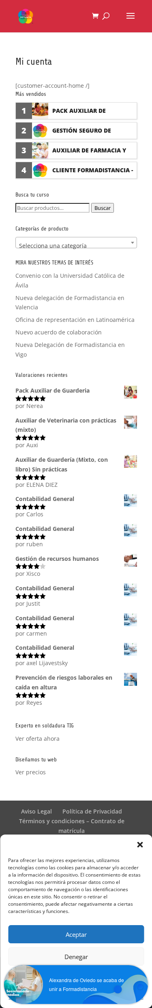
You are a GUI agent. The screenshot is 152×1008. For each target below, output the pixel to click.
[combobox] (76, 242)
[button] (140, 845)
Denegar (76, 957)
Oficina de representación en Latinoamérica (75, 319)
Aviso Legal (36, 811)
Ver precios (30, 772)
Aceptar (76, 934)
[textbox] (76, 245)
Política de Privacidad (92, 811)
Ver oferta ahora (37, 738)
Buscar (102, 207)
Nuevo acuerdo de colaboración (58, 332)
